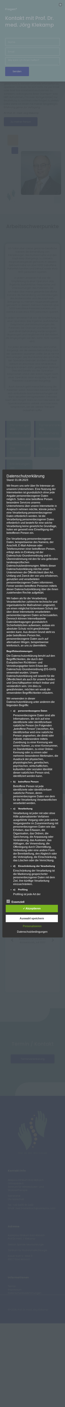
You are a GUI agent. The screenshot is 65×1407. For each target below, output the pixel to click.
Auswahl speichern (32, 918)
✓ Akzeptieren (32, 908)
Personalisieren (32, 926)
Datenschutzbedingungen (32, 931)
